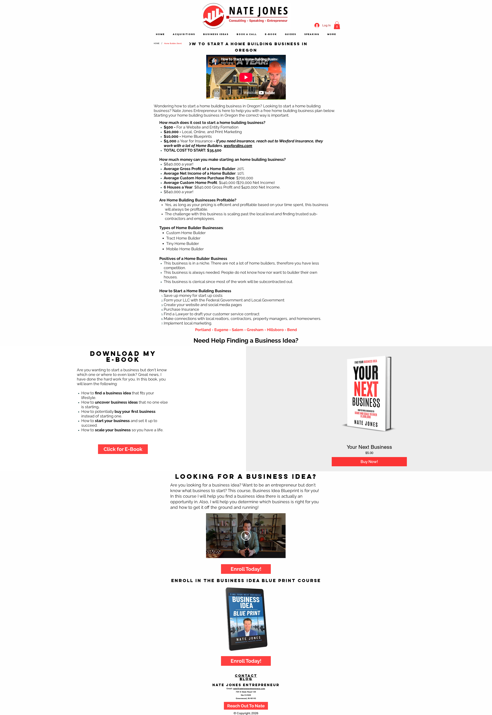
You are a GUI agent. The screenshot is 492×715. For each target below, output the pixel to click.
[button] (337, 25)
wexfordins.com (238, 145)
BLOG (246, 679)
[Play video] (246, 536)
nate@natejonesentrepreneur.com (249, 688)
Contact (246, 675)
